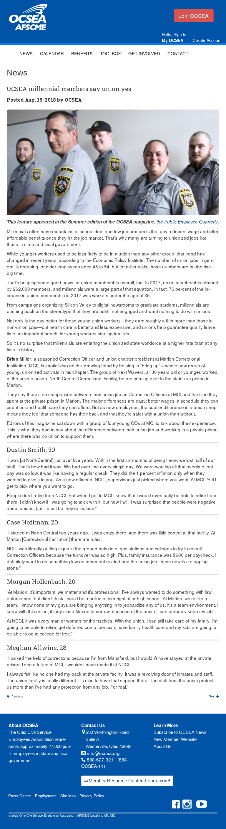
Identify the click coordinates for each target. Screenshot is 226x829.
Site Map (68, 795)
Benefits (82, 53)
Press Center (19, 795)
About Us (163, 746)
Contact (177, 53)
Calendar (52, 53)
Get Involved (144, 53)
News (26, 53)
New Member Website (175, 739)
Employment (45, 795)
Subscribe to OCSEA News (180, 732)
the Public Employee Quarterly (187, 221)
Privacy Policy (91, 795)
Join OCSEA (194, 15)
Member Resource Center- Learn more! (129, 780)
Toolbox (110, 53)
